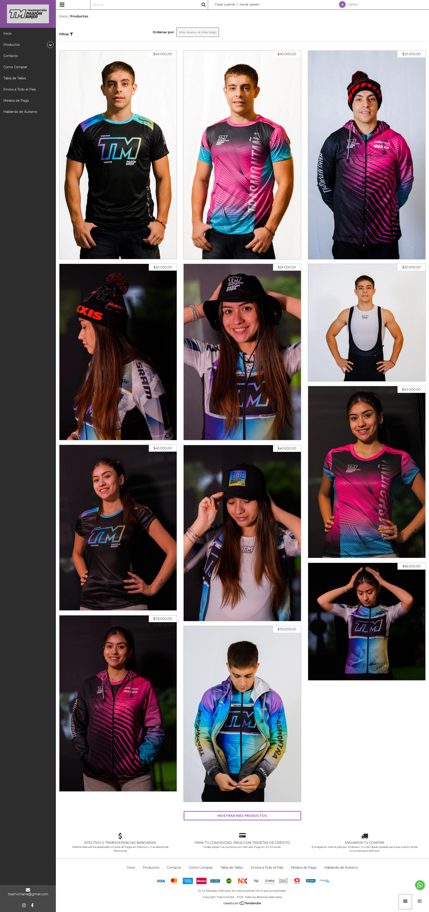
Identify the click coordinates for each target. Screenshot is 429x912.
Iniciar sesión (249, 4)
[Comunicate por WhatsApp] (420, 885)
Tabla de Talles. (14, 78)
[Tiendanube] (242, 904)
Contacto (10, 56)
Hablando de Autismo (20, 112)
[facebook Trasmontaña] (32, 905)
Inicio (7, 34)
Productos (151, 868)
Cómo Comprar (15, 67)
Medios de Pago (16, 101)
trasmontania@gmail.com (28, 894)
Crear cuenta (225, 4)
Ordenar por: (164, 32)
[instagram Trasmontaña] (24, 905)
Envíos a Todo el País (19, 89)
